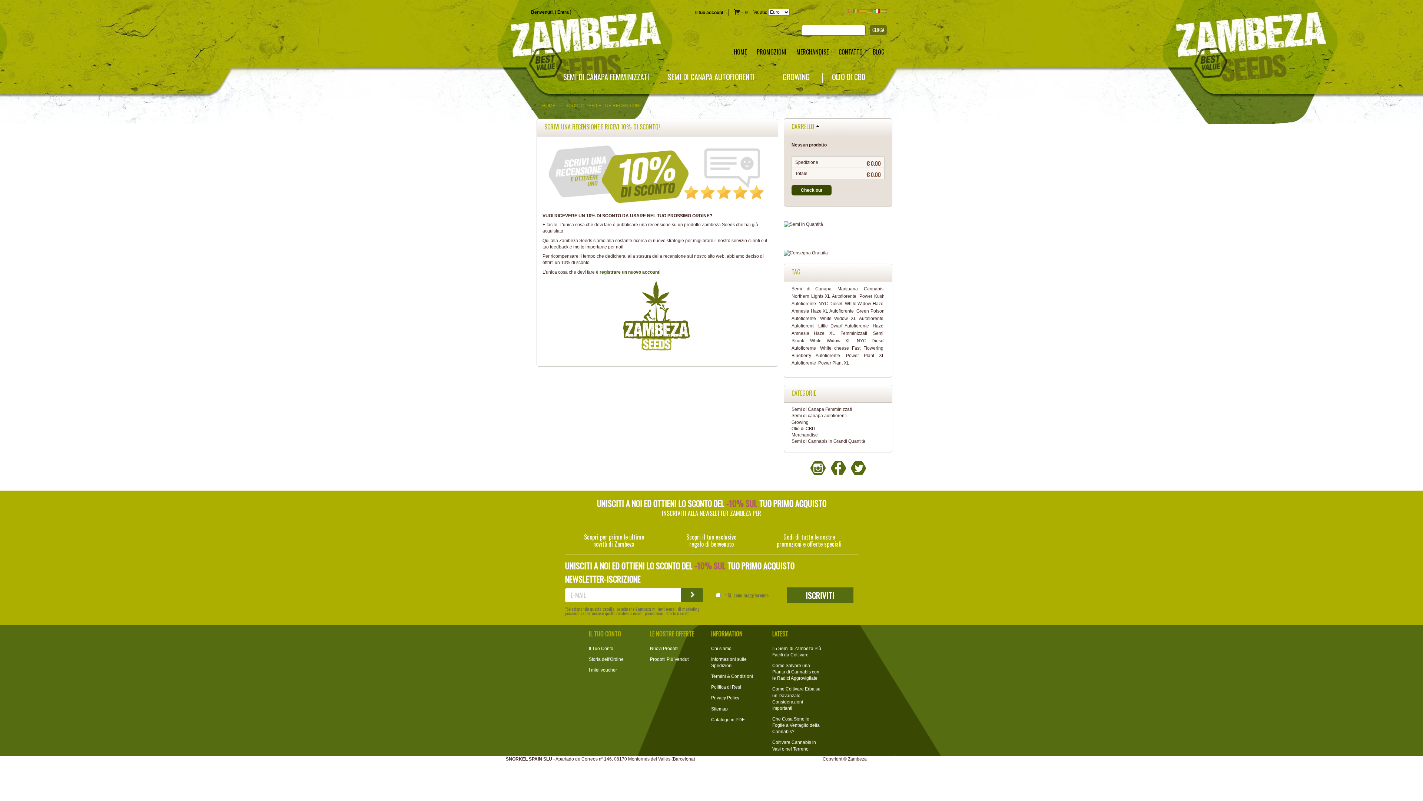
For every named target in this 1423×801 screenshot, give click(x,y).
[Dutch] (884, 11)
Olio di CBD (848, 77)
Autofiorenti (803, 326)
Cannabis (873, 288)
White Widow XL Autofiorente (851, 318)
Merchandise (805, 435)
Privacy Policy (725, 698)
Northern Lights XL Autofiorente (824, 296)
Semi (878, 333)
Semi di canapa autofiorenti (711, 77)
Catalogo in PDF (727, 719)
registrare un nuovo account (629, 272)
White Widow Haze (864, 303)
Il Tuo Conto (601, 648)
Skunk (798, 340)
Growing (796, 77)
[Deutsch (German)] (870, 11)
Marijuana (847, 288)
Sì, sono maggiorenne (748, 595)
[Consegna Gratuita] (838, 253)
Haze (878, 326)
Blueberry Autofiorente (816, 355)
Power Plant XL (833, 363)
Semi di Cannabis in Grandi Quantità (828, 441)
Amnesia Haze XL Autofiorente (823, 311)
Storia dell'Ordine (606, 659)
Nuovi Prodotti (664, 648)
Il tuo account (709, 12)
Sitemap (719, 709)
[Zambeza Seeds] (296, 35)
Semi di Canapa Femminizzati (606, 77)
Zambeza (857, 759)
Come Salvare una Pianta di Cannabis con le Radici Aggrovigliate (795, 672)
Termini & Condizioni (732, 676)
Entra (563, 12)
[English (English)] (849, 11)
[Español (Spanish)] (863, 11)
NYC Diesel (831, 303)
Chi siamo (721, 648)
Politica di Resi (726, 687)
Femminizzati (853, 333)
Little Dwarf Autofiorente (843, 326)
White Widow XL (830, 340)
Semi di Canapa (812, 288)
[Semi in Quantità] (838, 224)
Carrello (803, 126)
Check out (811, 190)
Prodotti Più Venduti (670, 659)
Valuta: (760, 12)
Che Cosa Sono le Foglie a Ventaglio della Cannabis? (796, 725)
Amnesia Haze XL (813, 333)
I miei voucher (603, 670)
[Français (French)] (856, 11)
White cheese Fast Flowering (851, 348)
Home (548, 105)
